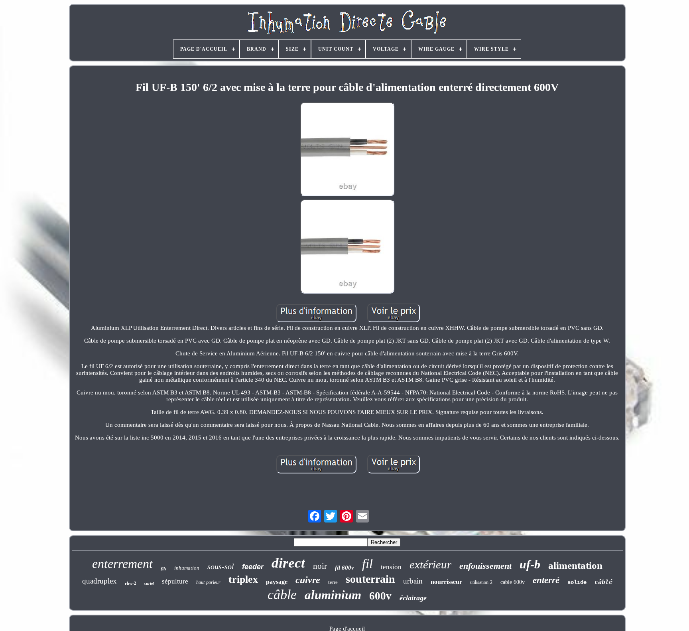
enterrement (122, 563)
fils (163, 568)
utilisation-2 (481, 582)
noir (320, 566)
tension (391, 567)
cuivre (307, 580)
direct (288, 563)
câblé (603, 582)
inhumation (186, 568)
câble (282, 594)
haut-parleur (208, 582)
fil (367, 563)
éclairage (413, 598)
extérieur (430, 564)
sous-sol (220, 566)
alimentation (575, 565)
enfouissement (485, 566)
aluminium (333, 595)
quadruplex (99, 581)
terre (333, 582)
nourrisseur (446, 581)
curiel (149, 583)
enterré (546, 580)
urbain (413, 581)
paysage (276, 581)
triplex (243, 579)
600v (380, 596)
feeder (253, 567)
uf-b (530, 564)
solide (577, 582)
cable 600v (512, 582)
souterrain (370, 579)
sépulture (175, 581)
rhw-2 (130, 583)
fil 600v (344, 567)
